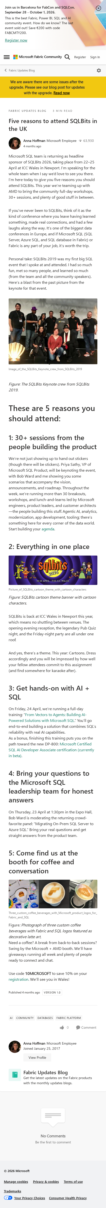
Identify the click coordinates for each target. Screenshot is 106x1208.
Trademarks (12, 1191)
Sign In (95, 57)
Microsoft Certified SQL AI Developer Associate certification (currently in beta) (51, 749)
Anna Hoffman (34, 140)
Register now (16, 40)
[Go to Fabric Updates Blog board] (15, 1075)
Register (80, 57)
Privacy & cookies (46, 1181)
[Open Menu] (98, 70)
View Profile (37, 1057)
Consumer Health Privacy (68, 1198)
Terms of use (73, 1181)
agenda (48, 528)
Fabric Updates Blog (22, 70)
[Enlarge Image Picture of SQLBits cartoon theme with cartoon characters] (53, 570)
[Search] (67, 57)
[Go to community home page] (37, 57)
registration (18, 979)
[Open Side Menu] (6, 57)
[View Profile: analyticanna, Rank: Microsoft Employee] (15, 143)
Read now (61, 92)
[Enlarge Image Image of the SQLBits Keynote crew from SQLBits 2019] (53, 331)
